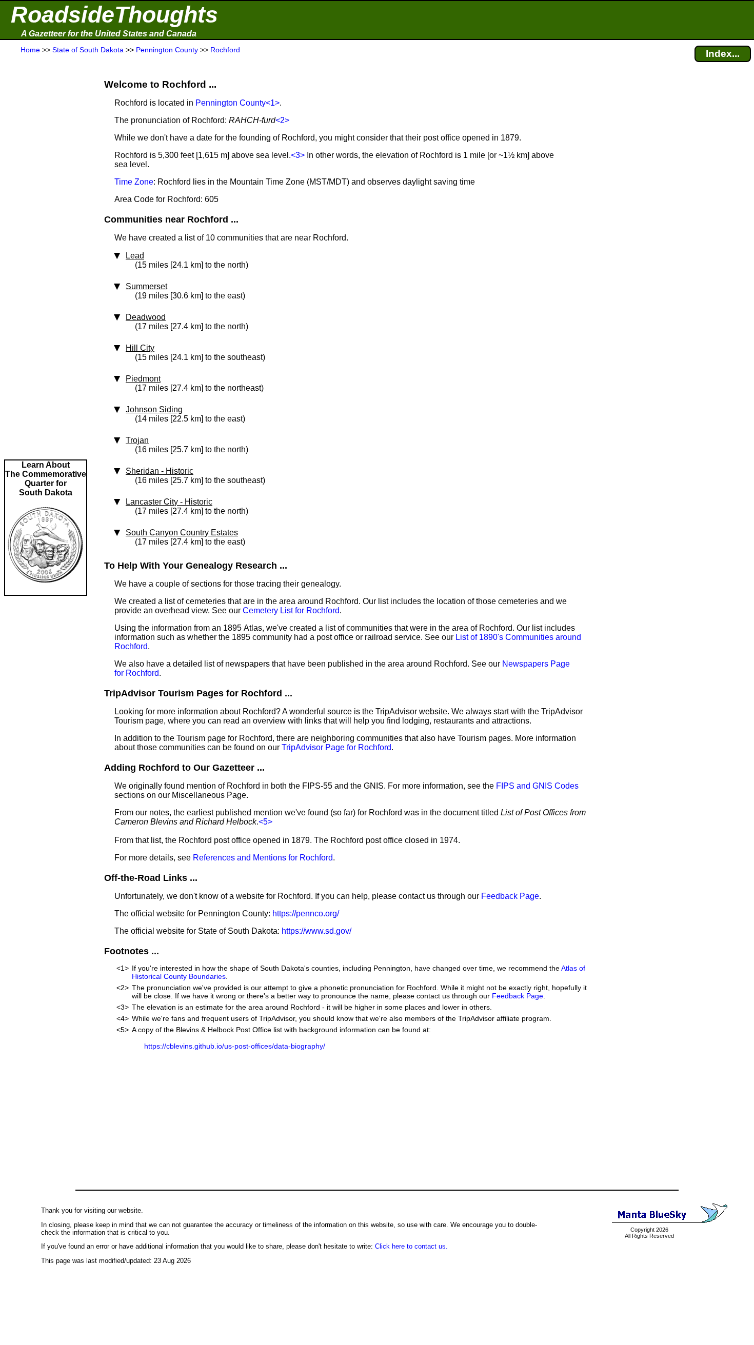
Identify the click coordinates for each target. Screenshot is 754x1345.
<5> (265, 821)
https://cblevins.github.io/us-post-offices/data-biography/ (234, 1046)
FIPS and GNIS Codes (537, 785)
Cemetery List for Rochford (291, 610)
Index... (723, 53)
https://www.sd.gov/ (316, 931)
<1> (273, 102)
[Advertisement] (46, 257)
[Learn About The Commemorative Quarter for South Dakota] (46, 590)
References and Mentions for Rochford (263, 857)
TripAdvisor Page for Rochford (336, 747)
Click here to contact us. (411, 1246)
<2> (282, 120)
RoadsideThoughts (114, 15)
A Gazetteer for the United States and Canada (108, 33)
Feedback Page (510, 896)
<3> (298, 155)
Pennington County (230, 102)
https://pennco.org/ (305, 913)
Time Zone (133, 181)
